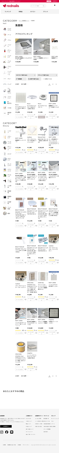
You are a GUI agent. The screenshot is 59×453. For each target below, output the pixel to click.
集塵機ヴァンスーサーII (20, 140)
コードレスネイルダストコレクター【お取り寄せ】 (31, 356)
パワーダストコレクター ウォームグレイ (20, 286)
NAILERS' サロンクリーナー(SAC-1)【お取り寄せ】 (20, 250)
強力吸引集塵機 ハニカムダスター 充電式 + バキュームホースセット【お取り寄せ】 (20, 178)
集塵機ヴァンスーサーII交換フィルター (54, 107)
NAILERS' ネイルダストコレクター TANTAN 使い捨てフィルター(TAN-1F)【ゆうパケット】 (20, 215)
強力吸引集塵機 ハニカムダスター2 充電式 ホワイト (54, 176)
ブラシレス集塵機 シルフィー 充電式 (42, 322)
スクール (53, 423)
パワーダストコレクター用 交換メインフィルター (31, 140)
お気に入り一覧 (47, 421)
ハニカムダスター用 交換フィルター (53, 285)
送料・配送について (29, 429)
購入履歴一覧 (46, 418)
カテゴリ (32, 11)
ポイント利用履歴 (47, 429)
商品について (28, 423)
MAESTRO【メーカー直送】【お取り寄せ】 (43, 140)
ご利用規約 (19, 444)
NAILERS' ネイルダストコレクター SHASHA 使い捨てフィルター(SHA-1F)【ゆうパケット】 (43, 214)
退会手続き (46, 431)
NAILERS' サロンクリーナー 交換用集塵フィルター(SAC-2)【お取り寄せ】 (54, 213)
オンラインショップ (55, 418)
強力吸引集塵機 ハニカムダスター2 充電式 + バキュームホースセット (32, 177)
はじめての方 (28, 418)
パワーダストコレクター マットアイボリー (53, 249)
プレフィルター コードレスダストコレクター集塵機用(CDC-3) (42, 287)
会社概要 (4, 444)
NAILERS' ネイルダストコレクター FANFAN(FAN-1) (43, 249)
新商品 (21, 11)
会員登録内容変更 (47, 423)
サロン (52, 421)
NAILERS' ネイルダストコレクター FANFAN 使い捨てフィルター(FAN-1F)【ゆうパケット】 (32, 251)
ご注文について (29, 421)
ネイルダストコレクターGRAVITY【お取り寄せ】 (31, 107)
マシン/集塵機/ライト (24, 20)
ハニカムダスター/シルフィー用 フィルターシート (20, 324)
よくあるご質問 (38, 418)
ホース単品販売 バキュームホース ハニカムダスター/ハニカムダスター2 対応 (54, 142)
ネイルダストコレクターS (42, 106)
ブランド (45, 11)
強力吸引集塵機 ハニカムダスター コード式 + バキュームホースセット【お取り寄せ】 (42, 177)
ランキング (8, 11)
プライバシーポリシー (26, 444)
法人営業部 (53, 426)
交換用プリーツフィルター (53, 322)
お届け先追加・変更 (47, 426)
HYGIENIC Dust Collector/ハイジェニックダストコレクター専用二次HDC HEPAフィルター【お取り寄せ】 (32, 288)
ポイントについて (29, 431)
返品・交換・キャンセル (30, 434)
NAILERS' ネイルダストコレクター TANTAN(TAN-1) (32, 212)
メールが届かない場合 (39, 421)
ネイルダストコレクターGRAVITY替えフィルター (20, 108)
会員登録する (5, 426)
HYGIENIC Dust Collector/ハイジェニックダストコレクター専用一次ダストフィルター (20, 359)
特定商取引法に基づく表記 (11, 444)
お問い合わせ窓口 (38, 426)
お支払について (29, 426)
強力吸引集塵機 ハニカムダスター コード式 (32, 323)
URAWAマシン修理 (38, 423)
